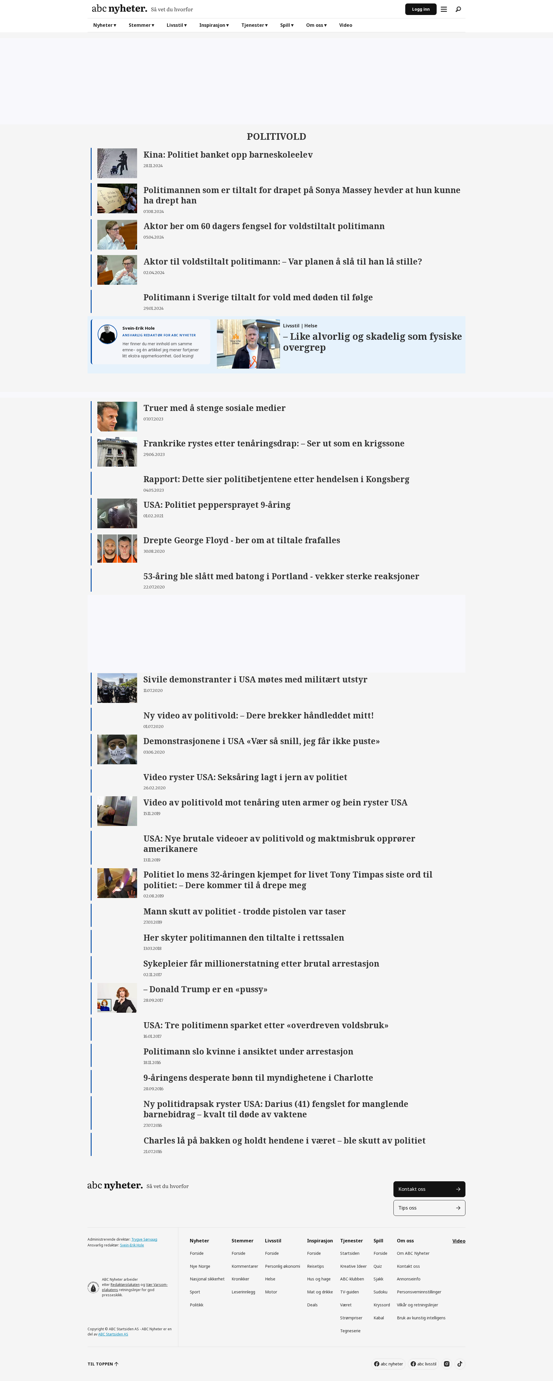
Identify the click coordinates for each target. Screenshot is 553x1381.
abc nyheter (392, 1364)
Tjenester (252, 25)
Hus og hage (319, 1279)
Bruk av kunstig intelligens (421, 1317)
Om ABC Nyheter (413, 1253)
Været (346, 1305)
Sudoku (380, 1292)
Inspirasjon (212, 25)
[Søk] (458, 9)
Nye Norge (200, 1266)
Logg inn (421, 9)
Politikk (196, 1305)
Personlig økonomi (282, 1266)
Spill (285, 25)
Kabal (379, 1317)
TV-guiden (349, 1292)
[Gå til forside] (246, 9)
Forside (197, 1253)
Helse (270, 1279)
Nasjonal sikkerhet (207, 1279)
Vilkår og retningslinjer (417, 1305)
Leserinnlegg (243, 1292)
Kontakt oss (411, 1189)
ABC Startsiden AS (113, 1334)
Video (345, 25)
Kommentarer (245, 1266)
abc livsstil (426, 1364)
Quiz (378, 1266)
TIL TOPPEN (100, 1364)
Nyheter (103, 25)
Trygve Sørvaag (144, 1239)
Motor (271, 1292)
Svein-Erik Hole (132, 1245)
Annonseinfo (409, 1279)
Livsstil (175, 25)
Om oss (314, 25)
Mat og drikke (320, 1292)
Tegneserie (350, 1330)
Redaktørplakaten (125, 1284)
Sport (195, 1292)
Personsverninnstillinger (419, 1292)
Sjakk (378, 1279)
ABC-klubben (352, 1279)
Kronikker (240, 1279)
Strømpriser (351, 1317)
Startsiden (349, 1253)
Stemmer (140, 25)
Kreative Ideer (353, 1266)
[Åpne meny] (444, 9)
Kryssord (382, 1305)
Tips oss (407, 1207)
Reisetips (315, 1266)
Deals (312, 1305)
